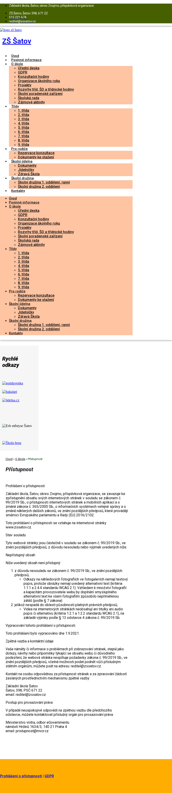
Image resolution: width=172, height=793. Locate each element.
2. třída (23, 115)
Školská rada (28, 98)
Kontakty (18, 191)
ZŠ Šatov (16, 41)
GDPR (22, 72)
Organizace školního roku (39, 81)
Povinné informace (26, 60)
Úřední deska (28, 68)
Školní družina (22, 178)
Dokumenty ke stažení (36, 157)
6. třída (23, 132)
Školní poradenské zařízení (40, 94)
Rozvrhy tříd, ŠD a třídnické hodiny (46, 89)
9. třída (23, 144)
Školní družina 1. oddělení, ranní (44, 182)
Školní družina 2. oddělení (39, 186)
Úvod (15, 56)
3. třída (23, 119)
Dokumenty (27, 165)
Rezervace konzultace (36, 153)
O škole (17, 64)
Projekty (24, 85)
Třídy (15, 106)
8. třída (23, 140)
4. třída (23, 123)
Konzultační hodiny (33, 76)
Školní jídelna (21, 161)
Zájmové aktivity (31, 102)
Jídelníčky (26, 170)
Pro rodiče (19, 149)
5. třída (23, 127)
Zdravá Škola (29, 174)
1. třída (23, 110)
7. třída (23, 136)
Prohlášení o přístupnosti (21, 776)
